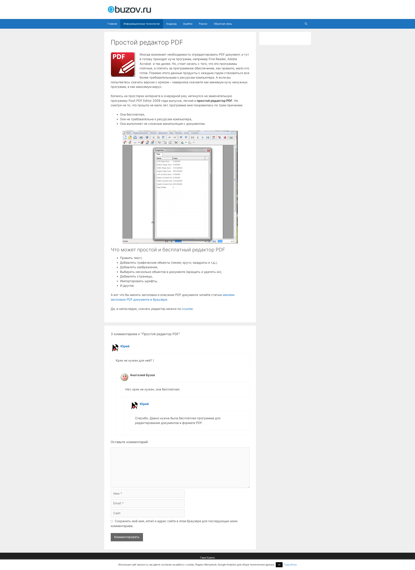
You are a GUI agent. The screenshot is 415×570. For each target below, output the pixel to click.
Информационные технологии (142, 23)
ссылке (187, 309)
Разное (203, 23)
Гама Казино (207, 557)
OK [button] (279, 564)
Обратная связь (223, 23)
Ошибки (187, 23)
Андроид (171, 23)
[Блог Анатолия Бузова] (129, 9)
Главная (112, 23)
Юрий (125, 346)
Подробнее (290, 564)
